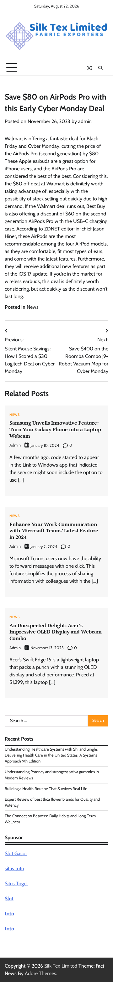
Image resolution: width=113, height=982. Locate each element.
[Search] (100, 68)
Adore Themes (40, 973)
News (33, 307)
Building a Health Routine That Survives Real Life (46, 788)
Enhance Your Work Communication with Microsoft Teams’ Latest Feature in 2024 (53, 531)
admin (85, 121)
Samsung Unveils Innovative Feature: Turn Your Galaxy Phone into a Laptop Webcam (55, 429)
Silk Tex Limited (60, 966)
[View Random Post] (89, 68)
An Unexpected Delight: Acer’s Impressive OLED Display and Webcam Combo (55, 632)
